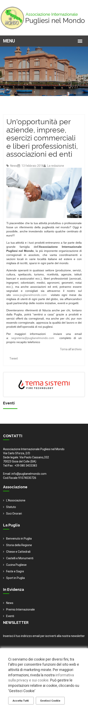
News (13, 165)
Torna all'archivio (71, 349)
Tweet (13, 358)
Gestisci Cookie (50, 700)
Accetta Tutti (20, 700)
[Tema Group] (44, 384)
